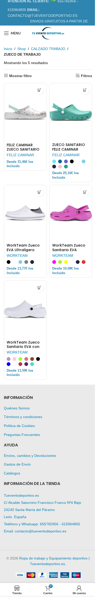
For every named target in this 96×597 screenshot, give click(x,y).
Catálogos (12, 473)
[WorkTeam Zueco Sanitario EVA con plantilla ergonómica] (25, 309)
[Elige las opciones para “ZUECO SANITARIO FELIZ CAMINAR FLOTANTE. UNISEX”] (84, 90)
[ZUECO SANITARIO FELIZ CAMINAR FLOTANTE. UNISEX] (71, 112)
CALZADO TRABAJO (48, 49)
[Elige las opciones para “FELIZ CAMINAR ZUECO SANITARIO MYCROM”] (39, 90)
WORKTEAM (17, 255)
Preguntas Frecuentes (22, 435)
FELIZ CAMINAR (20, 155)
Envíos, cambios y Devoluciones (30, 456)
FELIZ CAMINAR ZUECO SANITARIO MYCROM (23, 149)
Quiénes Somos (17, 408)
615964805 (71, 524)
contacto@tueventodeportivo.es (40, 531)
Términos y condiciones (23, 417)
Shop (21, 49)
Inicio (8, 49)
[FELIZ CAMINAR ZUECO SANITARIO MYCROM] (25, 112)
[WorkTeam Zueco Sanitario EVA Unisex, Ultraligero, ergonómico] (71, 213)
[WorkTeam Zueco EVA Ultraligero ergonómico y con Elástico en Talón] (25, 213)
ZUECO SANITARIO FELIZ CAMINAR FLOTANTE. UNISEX (68, 149)
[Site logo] (47, 33)
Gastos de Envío (17, 464)
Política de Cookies (19, 426)
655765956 (49, 524)
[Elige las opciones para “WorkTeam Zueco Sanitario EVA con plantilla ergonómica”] (39, 287)
